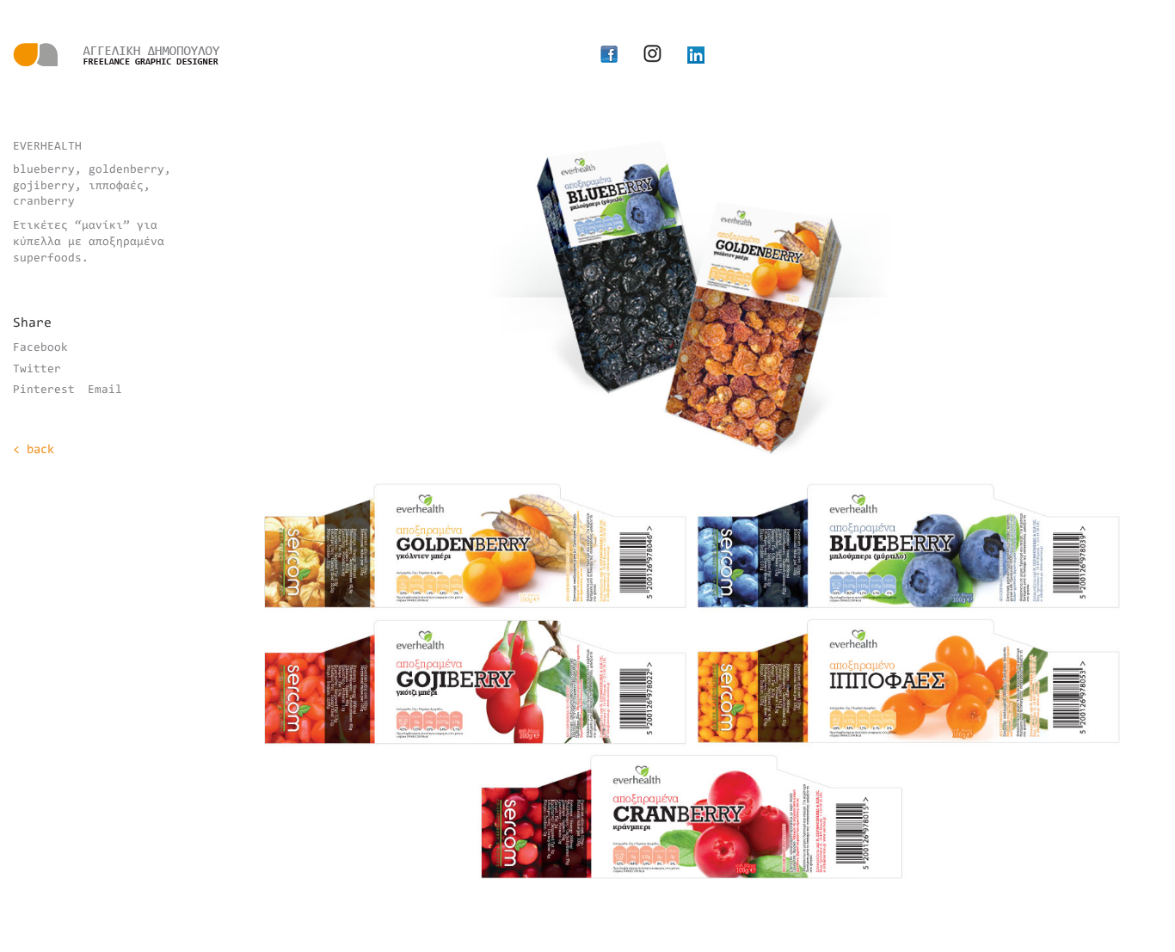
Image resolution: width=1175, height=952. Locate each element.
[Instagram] (652, 53)
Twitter (37, 370)
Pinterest (44, 390)
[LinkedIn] (695, 55)
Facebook (40, 348)
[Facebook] (609, 55)
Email (105, 390)
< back (33, 450)
